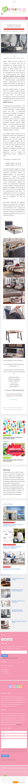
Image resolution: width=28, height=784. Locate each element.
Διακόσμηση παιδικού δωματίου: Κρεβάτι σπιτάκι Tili (13, 525)
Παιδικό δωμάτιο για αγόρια (18, 579)
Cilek (18, 366)
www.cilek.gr (14, 399)
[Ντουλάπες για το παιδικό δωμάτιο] (5, 593)
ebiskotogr (7, 31)
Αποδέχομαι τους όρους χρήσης (10, 658)
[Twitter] (5, 639)
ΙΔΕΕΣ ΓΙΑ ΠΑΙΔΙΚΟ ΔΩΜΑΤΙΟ (18, 29)
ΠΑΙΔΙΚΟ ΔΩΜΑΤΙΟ (12, 544)
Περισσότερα (19, 724)
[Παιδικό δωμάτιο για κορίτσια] (5, 603)
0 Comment (21, 31)
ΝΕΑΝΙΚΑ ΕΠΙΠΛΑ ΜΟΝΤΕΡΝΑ (17, 409)
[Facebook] (2, 639)
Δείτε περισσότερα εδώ (11, 706)
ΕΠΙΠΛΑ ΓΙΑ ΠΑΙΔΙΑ (10, 407)
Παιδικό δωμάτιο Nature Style (19, 621)
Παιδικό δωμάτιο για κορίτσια (18, 601)
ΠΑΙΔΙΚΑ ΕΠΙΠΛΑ (11, 522)
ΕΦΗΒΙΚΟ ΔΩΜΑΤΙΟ (8, 29)
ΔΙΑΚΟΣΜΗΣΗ (6, 522)
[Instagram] (8, 639)
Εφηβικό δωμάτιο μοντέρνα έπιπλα (17, 610)
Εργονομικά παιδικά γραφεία (12, 569)
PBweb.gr (13, 768)
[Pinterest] (11, 639)
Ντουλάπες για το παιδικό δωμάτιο (17, 590)
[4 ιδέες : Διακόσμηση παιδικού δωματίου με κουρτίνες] (14, 536)
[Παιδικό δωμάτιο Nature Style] (5, 625)
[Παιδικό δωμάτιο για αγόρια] (5, 582)
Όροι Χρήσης (21, 782)
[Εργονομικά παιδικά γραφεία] (14, 558)
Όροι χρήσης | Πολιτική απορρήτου (8, 759)
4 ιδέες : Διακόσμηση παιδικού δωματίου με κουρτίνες (12, 547)
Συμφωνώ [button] (15, 782)
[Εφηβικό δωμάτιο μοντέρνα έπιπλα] (5, 613)
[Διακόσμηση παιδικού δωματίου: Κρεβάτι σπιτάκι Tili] (14, 513)
